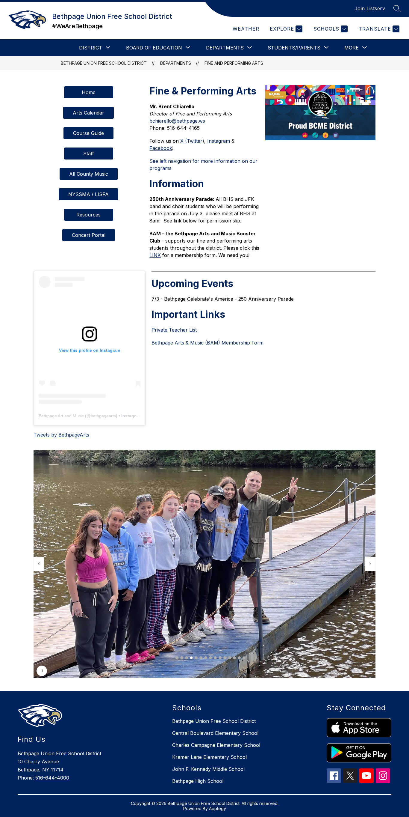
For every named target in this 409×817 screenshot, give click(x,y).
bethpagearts (103, 415)
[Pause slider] (42, 671)
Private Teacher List (174, 330)
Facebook (160, 148)
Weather (246, 29)
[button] (176, 657)
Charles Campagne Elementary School (216, 745)
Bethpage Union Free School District (104, 63)
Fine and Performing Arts (234, 63)
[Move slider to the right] (370, 564)
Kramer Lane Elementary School (209, 757)
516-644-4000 (52, 778)
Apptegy (217, 808)
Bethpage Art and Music (61, 415)
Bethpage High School (197, 781)
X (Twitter (191, 141)
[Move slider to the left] (39, 564)
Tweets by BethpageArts (61, 435)
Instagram (218, 141)
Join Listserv (370, 8)
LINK (155, 255)
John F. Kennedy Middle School (208, 769)
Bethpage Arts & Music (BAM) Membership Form (207, 343)
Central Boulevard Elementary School (215, 733)
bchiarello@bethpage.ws (177, 121)
